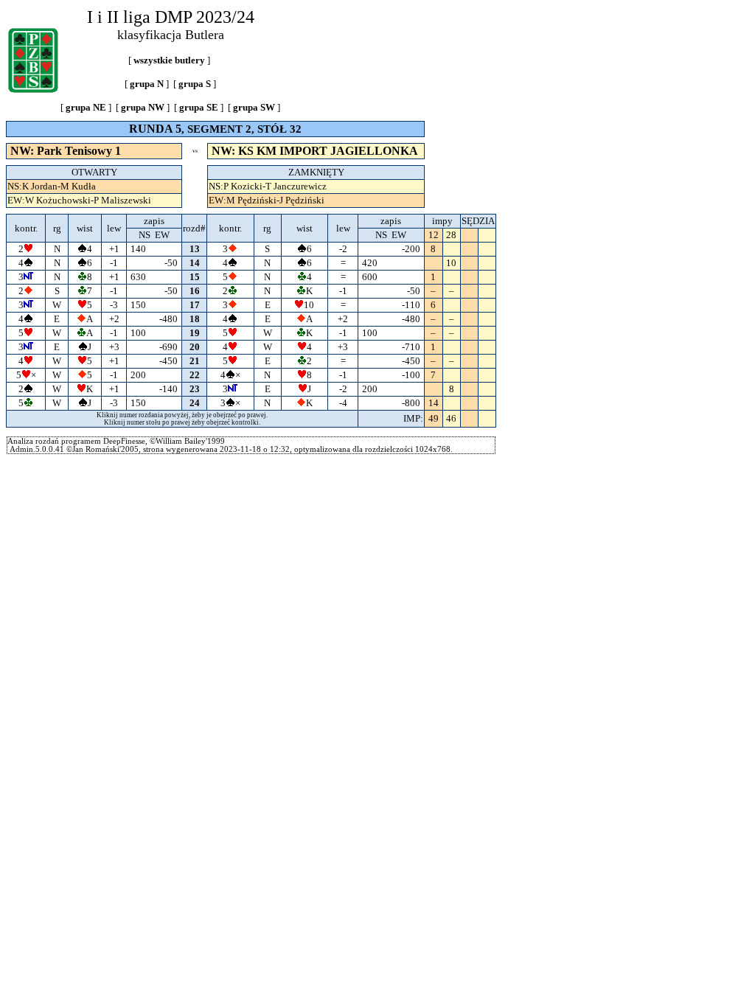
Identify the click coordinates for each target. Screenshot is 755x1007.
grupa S (194, 83)
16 (194, 290)
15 (194, 276)
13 (194, 248)
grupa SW (254, 107)
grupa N (147, 83)
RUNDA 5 (155, 128)
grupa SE (198, 107)
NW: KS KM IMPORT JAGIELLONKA (316, 150)
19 (194, 332)
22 (194, 374)
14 (194, 262)
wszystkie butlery (169, 60)
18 (194, 318)
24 (194, 402)
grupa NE (85, 107)
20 (194, 346)
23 (194, 388)
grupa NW (143, 107)
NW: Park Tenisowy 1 (65, 150)
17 (194, 304)
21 (194, 360)
